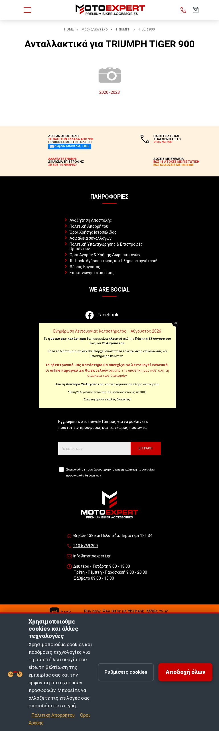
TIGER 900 (146, 29)
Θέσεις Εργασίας (85, 266)
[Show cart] (195, 10)
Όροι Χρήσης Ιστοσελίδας (93, 232)
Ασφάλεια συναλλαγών (90, 238)
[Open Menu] (27, 10)
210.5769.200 (85, 545)
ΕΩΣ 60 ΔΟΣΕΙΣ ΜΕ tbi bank (173, 165)
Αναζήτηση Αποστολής (91, 220)
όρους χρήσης (104, 469)
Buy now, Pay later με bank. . (126, 611)
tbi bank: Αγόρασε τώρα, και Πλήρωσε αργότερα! (113, 260)
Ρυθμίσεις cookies (125, 672)
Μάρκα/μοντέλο (95, 29)
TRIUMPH (122, 29)
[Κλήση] (183, 10)
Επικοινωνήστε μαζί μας (92, 272)
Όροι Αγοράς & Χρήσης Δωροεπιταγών (105, 255)
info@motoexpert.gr (92, 556)
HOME (69, 29)
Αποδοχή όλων (185, 672)
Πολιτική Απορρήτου (89, 226)
